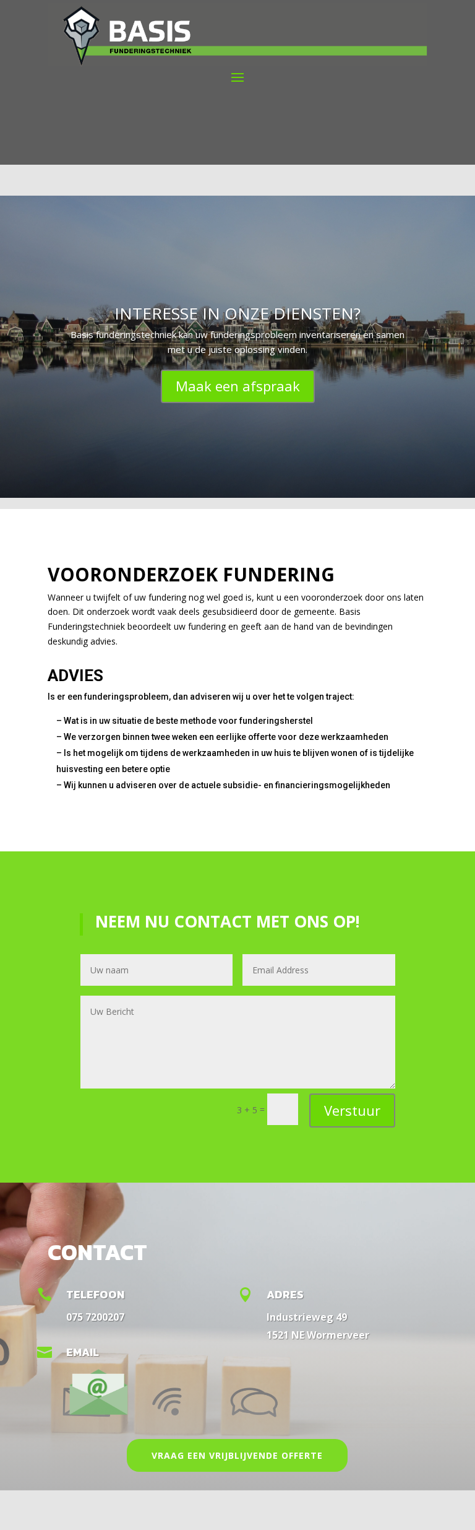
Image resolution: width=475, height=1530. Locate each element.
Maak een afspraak (238, 385)
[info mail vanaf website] (98, 1416)
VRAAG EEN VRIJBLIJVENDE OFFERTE (237, 1455)
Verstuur (352, 1110)
